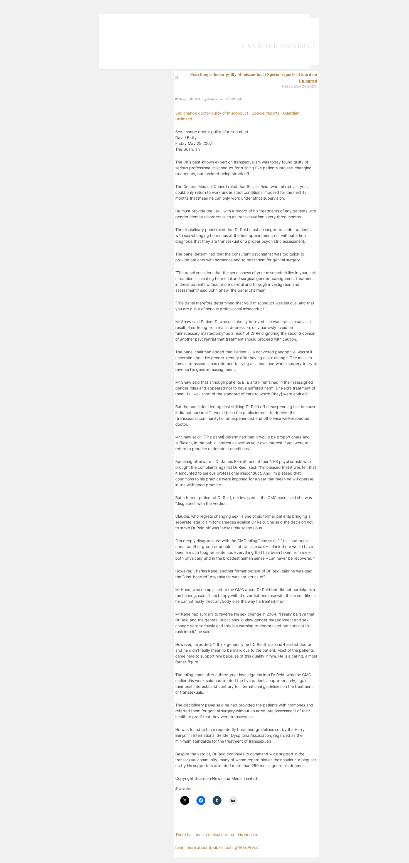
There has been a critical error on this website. (217, 834)
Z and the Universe (277, 46)
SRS (197, 99)
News (182, 99)
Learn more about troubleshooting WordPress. (217, 847)
